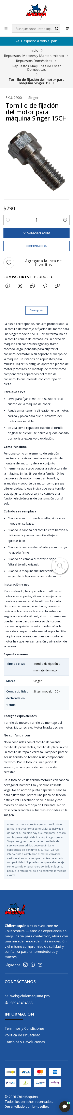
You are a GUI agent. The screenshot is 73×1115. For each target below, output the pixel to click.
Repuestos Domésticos (34, 60)
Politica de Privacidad (23, 1035)
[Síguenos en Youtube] (40, 964)
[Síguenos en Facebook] (32, 964)
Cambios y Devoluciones (25, 1041)
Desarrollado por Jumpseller (26, 1106)
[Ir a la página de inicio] (36, 12)
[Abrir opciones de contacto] (64, 1106)
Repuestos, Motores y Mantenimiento (34, 55)
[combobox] (36, 29)
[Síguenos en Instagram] (25, 964)
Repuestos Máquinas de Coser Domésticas (36, 67)
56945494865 (21, 1002)
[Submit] (56, 29)
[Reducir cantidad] (8, 220)
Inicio (34, 50)
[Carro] (67, 28)
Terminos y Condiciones (24, 1028)
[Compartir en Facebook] (7, 286)
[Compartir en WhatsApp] (32, 286)
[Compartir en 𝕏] (20, 286)
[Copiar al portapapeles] (57, 286)
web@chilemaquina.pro (30, 995)
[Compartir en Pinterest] (45, 286)
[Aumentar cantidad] (65, 220)
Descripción (36, 310)
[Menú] (6, 28)
